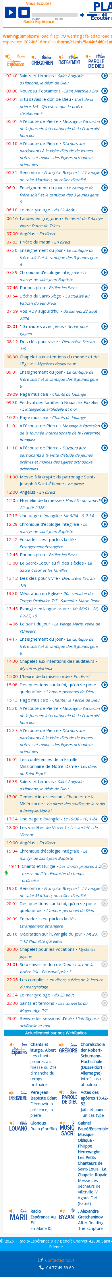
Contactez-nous (60, 1260)
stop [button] (24, 12)
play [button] (10, 12)
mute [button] (85, 15)
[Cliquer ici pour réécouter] (104, 92)
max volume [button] (105, 15)
